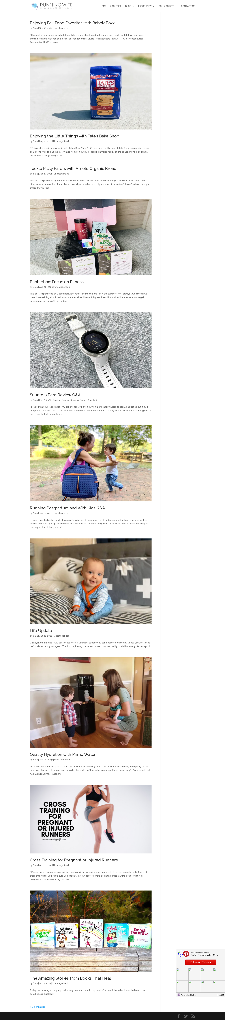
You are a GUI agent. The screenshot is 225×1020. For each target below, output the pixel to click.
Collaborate (166, 6)
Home (103, 6)
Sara (35, 28)
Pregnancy (145, 6)
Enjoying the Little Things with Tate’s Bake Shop (74, 136)
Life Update (41, 630)
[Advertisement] (180, 67)
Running (75, 400)
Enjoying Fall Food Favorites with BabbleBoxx (72, 23)
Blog (128, 6)
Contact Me (188, 6)
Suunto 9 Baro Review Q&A (55, 395)
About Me (115, 6)
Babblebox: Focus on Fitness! (57, 281)
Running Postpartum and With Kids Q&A (67, 508)
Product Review (61, 400)
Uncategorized (61, 28)
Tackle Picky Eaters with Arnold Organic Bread (73, 168)
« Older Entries (37, 1007)
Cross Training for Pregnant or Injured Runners (74, 860)
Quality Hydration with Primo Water (63, 754)
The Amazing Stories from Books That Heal (70, 978)
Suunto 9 (93, 400)
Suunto (83, 400)
